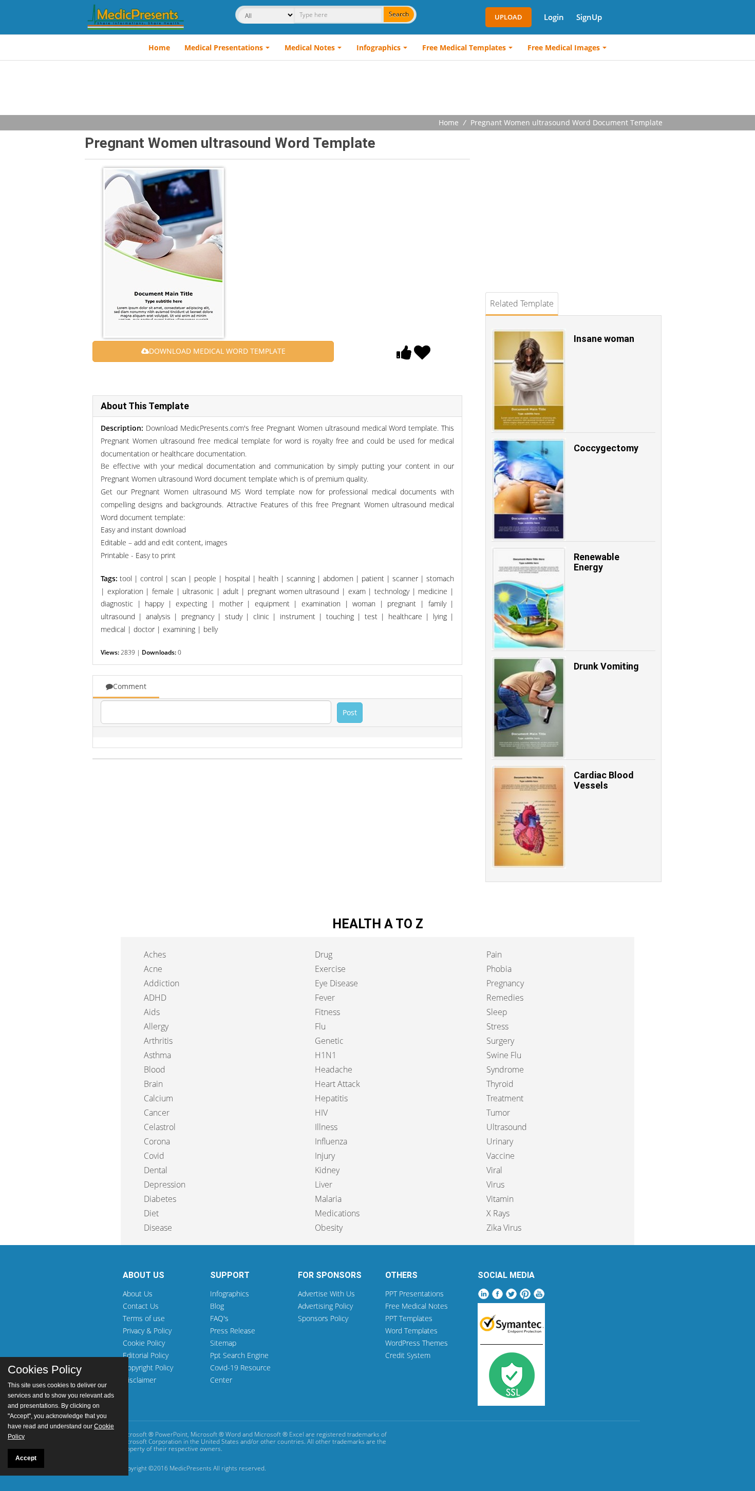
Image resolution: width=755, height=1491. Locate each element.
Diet (151, 1213)
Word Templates (411, 1330)
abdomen (338, 578)
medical (113, 629)
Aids (152, 1012)
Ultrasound (506, 1127)
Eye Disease (336, 983)
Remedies (504, 997)
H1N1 (325, 1055)
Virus (495, 1184)
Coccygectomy (606, 448)
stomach (440, 578)
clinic (261, 616)
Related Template (522, 303)
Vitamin (500, 1199)
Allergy (156, 1026)
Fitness (327, 1012)
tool (126, 578)
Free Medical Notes (416, 1306)
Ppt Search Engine (239, 1355)
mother (231, 603)
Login (554, 17)
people (205, 578)
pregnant (401, 603)
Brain (153, 1083)
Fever (325, 997)
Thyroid (500, 1083)
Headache (333, 1069)
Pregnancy (505, 983)
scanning (301, 578)
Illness (326, 1127)
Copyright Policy (148, 1367)
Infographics (378, 47)
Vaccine (500, 1155)
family (437, 603)
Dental (155, 1170)
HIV (321, 1112)
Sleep (496, 1012)
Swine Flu (503, 1055)
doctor (144, 629)
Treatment (504, 1098)
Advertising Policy (325, 1306)
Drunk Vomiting (606, 666)
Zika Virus (503, 1227)
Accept (25, 1458)
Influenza (331, 1141)
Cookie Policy (144, 1343)
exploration (125, 591)
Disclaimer (139, 1380)
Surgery (500, 1040)
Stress (497, 1026)
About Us (138, 1293)
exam (357, 591)
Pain (494, 954)
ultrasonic (198, 591)
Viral (494, 1170)
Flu (320, 1026)
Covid (154, 1155)
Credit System (407, 1355)
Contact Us (141, 1306)
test (371, 616)
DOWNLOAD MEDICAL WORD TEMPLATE (217, 351)
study (233, 616)
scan (178, 578)
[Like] (404, 355)
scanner (405, 578)
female (163, 591)
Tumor (498, 1112)
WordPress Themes (416, 1343)
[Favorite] (422, 355)
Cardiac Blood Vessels (604, 780)
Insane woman (604, 338)
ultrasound (118, 616)
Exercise (330, 968)
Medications (337, 1213)
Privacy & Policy (147, 1330)
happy (154, 603)
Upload (508, 17)
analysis (158, 616)
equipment (272, 603)
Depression (164, 1184)
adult (231, 591)
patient (373, 578)
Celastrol (160, 1127)
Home (159, 47)
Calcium (158, 1098)
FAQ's (219, 1318)
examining (179, 629)
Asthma (157, 1055)
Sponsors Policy (323, 1318)
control (151, 578)
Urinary (499, 1141)
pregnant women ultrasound (293, 591)
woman (363, 603)
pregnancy (197, 616)
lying (440, 616)
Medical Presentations (223, 47)
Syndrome (505, 1069)
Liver (323, 1184)
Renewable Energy (596, 561)
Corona (157, 1141)
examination (321, 603)
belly (210, 629)
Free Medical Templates (464, 47)
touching (340, 616)
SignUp (589, 17)
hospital (237, 578)
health (268, 578)
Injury (325, 1155)
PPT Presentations (414, 1293)
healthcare (405, 616)
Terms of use (144, 1318)
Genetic (329, 1040)
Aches (155, 954)
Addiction (161, 983)
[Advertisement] (377, 89)
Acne (153, 968)
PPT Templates (408, 1318)
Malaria (328, 1199)
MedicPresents (190, 1468)
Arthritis (158, 1040)
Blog (217, 1306)
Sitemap (223, 1343)
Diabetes (160, 1199)
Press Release (232, 1330)
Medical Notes (310, 47)
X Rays (497, 1213)
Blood (154, 1069)
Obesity (329, 1227)
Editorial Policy (145, 1355)
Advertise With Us (326, 1293)
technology (391, 591)
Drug (323, 954)
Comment (129, 686)
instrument (297, 616)
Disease (158, 1227)
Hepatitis (331, 1098)
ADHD (155, 997)
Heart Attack (337, 1083)
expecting (191, 603)
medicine (432, 591)
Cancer (156, 1112)
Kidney (327, 1170)
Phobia (499, 968)
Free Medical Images (563, 47)
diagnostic (117, 603)
